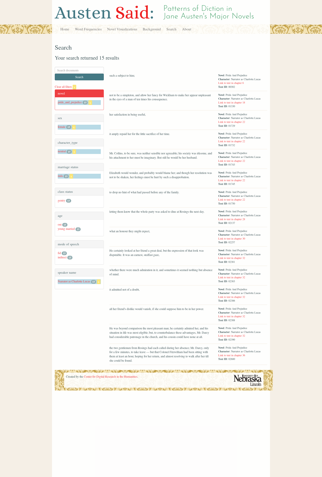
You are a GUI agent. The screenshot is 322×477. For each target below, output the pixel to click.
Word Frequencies (88, 29)
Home (64, 29)
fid (59, 253)
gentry (61, 200)
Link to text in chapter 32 (231, 258)
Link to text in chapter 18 (231, 102)
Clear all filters (65, 87)
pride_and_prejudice (70, 102)
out (59, 224)
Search (171, 29)
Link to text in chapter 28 (231, 219)
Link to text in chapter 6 (231, 83)
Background (152, 29)
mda (60, 176)
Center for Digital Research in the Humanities (110, 376)
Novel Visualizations (122, 29)
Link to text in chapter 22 (231, 122)
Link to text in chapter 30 (231, 238)
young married (66, 229)
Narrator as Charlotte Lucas (74, 281)
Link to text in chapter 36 (231, 355)
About (186, 29)
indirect (62, 257)
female (61, 127)
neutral (62, 151)
